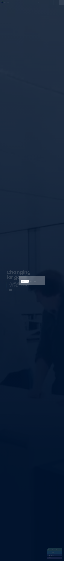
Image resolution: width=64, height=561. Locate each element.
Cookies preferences (33, 281)
